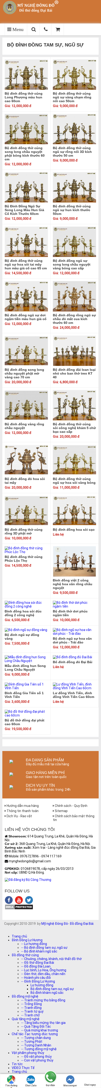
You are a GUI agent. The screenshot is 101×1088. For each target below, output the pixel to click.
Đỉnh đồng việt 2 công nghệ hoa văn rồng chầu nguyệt (72, 584)
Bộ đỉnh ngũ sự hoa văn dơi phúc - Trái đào (72, 640)
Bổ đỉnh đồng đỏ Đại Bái (72, 662)
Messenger (70, 1085)
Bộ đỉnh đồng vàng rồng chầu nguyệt (24, 426)
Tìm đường (11, 1085)
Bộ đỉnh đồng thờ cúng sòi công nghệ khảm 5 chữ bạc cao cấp (74, 428)
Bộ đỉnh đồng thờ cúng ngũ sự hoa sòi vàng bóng (74, 480)
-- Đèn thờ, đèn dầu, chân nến (43, 974)
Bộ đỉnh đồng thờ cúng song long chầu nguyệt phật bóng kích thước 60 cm (25, 153)
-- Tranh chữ (30, 1015)
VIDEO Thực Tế (23, 1068)
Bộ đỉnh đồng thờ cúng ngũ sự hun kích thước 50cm (72, 210)
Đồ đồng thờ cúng (25, 955)
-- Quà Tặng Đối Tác (36, 1026)
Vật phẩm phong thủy (28, 1053)
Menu (17, 29)
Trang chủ (19, 936)
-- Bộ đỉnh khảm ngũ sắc (39, 951)
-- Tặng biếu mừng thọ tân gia (43, 1023)
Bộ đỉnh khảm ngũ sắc (47, 993)
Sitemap (61, 811)
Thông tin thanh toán (22, 811)
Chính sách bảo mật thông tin (73, 818)
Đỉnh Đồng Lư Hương (27, 940)
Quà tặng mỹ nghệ (25, 1019)
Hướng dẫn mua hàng (22, 806)
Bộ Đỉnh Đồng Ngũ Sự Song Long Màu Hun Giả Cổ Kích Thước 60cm (24, 210)
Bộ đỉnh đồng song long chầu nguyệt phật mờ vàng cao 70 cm (24, 373)
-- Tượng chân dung (36, 1038)
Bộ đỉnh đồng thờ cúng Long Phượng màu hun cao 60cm (24, 97)
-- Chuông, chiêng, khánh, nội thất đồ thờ (51, 959)
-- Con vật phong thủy (37, 1060)
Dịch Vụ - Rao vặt (19, 816)
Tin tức (17, 1064)
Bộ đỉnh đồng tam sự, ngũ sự (52, 989)
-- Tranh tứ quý (32, 1011)
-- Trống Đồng (31, 1004)
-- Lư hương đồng (34, 944)
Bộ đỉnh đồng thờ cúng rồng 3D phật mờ (24, 531)
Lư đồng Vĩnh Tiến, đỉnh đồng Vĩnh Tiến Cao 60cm (73, 695)
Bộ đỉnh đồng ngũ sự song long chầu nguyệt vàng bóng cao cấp (71, 264)
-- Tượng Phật (31, 1041)
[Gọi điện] (50, 1077)
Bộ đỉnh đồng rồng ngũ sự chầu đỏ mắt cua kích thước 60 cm (74, 319)
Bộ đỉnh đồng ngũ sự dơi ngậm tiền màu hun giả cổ (26, 317)
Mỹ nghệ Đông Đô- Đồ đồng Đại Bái (67, 923)
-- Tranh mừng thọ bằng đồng (43, 1000)
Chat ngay (90, 1085)
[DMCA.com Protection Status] (19, 908)
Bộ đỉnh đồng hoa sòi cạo (74, 529)
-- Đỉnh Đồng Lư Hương (38, 981)
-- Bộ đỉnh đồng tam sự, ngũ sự (44, 947)
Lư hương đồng (42, 985)
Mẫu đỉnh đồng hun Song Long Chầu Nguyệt (25, 667)
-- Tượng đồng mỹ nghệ (39, 1049)
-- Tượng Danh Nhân (36, 1045)
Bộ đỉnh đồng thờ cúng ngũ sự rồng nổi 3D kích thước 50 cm (72, 151)
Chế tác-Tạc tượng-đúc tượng (35, 1034)
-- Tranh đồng (31, 1008)
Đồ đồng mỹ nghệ (25, 996)
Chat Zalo (31, 1085)
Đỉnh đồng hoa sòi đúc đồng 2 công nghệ (23, 613)
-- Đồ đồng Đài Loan (35, 966)
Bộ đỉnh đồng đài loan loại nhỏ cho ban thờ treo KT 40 (74, 373)
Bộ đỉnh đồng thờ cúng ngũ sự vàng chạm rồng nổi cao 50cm (72, 97)
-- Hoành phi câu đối (36, 978)
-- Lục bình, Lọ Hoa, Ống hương (43, 970)
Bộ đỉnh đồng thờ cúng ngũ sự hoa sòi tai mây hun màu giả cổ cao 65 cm (26, 264)
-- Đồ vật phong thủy (36, 1056)
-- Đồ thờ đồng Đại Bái (37, 962)
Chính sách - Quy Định (70, 806)
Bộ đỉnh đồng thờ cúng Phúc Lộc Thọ (24, 558)
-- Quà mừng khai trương (39, 1030)
